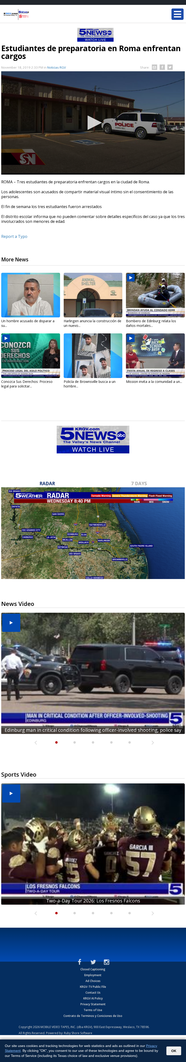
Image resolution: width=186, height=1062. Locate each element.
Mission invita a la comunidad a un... (154, 381)
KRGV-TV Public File (93, 987)
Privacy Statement (93, 1004)
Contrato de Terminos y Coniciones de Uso (92, 1016)
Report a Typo (14, 236)
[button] (93, 122)
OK (173, 1051)
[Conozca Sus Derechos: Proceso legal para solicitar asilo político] (30, 355)
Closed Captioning (92, 969)
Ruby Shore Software (78, 1033)
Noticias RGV (56, 67)
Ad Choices (93, 981)
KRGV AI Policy (93, 998)
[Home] (32, 14)
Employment (92, 975)
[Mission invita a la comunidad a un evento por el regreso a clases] (155, 355)
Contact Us (93, 992)
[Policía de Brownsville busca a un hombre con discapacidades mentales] (93, 355)
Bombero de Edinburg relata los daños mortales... (151, 323)
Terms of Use (93, 1010)
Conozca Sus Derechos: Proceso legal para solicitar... (27, 383)
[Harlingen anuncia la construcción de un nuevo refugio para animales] (93, 295)
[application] (93, 123)
